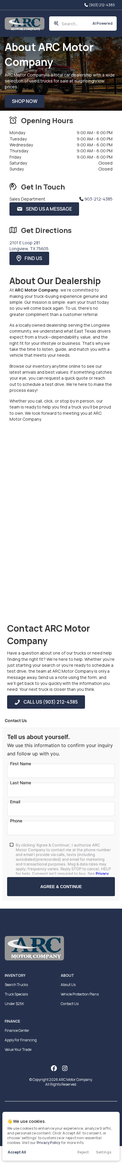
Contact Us (69, 1003)
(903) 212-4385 (101, 4)
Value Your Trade (18, 1049)
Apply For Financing (21, 1040)
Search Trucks (16, 984)
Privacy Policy (48, 1142)
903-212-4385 (98, 199)
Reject (83, 1152)
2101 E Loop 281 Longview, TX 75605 (29, 245)
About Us (68, 984)
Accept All (17, 1152)
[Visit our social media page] (53, 1068)
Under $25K (14, 1003)
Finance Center (17, 1030)
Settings (103, 1152)
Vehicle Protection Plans (80, 994)
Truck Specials (16, 994)
